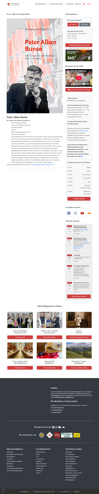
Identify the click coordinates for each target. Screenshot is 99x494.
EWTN (38, 454)
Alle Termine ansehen (79, 296)
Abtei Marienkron (70, 480)
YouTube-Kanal (84, 229)
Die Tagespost (40, 459)
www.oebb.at (57, 412)
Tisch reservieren (49, 368)
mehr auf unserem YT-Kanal (80, 90)
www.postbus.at (58, 410)
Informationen (20, 337)
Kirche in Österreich (41, 463)
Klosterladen (70, 4)
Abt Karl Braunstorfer (71, 463)
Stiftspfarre (10, 463)
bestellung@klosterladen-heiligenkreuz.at (42, 164)
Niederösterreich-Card (71, 470)
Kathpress (39, 461)
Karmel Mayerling (70, 461)
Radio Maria (39, 470)
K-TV (37, 456)
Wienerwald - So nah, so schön (73, 473)
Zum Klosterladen (49, 337)
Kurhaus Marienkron (70, 477)
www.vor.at (60, 407)
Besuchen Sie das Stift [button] (56, 4)
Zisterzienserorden (41, 466)
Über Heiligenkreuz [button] (40, 4)
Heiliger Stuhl (39, 468)
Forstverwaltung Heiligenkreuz (15, 468)
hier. (82, 156)
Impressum (76, 491)
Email (86, 24)
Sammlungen (10, 466)
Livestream (10, 459)
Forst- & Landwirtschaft (79, 368)
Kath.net (38, 473)
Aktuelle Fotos (20, 368)
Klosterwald (68, 452)
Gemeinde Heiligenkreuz (71, 475)
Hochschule (10, 452)
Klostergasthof (11, 456)
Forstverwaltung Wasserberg (14, 470)
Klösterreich (68, 466)
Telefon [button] (74, 24)
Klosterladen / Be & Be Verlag (15, 454)
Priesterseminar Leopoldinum (15, 461)
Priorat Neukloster (70, 459)
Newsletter (78, 4)
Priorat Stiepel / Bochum (72, 456)
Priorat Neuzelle (69, 454)
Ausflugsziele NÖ (70, 468)
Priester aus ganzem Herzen (79, 337)
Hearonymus (84, 131)
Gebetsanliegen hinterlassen (79, 45)
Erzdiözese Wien (40, 452)
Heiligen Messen (79, 199)
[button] (83, 4)
